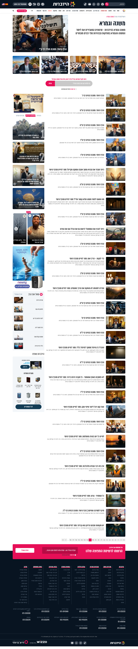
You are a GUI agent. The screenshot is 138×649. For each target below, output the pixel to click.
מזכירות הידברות (121, 609)
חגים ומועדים (107, 597)
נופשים (122, 589)
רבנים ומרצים (53, 567)
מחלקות (55, 11)
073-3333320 (26, 613)
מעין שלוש (24, 583)
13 (84, 540)
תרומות (50, 11)
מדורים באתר (107, 567)
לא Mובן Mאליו (95, 572)
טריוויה (83, 589)
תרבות (109, 589)
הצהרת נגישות (120, 600)
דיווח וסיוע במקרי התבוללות (61, 617)
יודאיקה (68, 600)
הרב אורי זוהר (53, 591)
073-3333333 (121, 628)
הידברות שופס (120, 594)
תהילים (25, 589)
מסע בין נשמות (95, 586)
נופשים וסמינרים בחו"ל (81, 626)
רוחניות (109, 581)
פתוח (97, 581)
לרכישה (25, 367)
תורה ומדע (108, 586)
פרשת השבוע (107, 594)
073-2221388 (83, 611)
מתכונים (40, 572)
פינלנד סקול (67, 581)
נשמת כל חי (24, 597)
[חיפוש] (107, 4)
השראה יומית (95, 594)
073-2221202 (83, 628)
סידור (25, 567)
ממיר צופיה (122, 626)
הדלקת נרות (38, 578)
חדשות (110, 11)
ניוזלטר (122, 578)
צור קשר (44, 11)
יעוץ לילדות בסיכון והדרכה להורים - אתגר (21, 610)
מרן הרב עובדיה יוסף (51, 572)
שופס (60, 11)
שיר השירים (24, 594)
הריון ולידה (39, 589)
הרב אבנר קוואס (53, 597)
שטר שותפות (104, 11)
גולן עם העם (95, 583)
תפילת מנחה (23, 572)
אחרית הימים (66, 591)
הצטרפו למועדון (21, 11)
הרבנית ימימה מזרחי (36, 581)
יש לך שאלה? (18, 294)
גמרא (68, 575)
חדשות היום (108, 575)
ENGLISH (39, 11)
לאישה (40, 570)
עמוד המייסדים (120, 597)
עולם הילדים (89, 11)
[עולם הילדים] (43, 4)
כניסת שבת (121, 586)
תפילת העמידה (23, 578)
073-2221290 (45, 619)
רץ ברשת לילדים (81, 572)
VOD (118, 11)
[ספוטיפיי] (30, 4)
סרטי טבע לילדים (80, 591)
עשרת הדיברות (66, 578)
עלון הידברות (120, 575)
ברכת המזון (24, 581)
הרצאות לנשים (38, 591)
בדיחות (83, 575)
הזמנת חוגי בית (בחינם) (43, 617)
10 (93, 540)
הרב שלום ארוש (53, 594)
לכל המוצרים (28, 406)
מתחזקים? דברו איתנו (20, 4)
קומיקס (83, 586)
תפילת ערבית (23, 575)
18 (70, 540)
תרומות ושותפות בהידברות (99, 609)
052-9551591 (83, 619)
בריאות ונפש (67, 589)
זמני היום (68, 11)
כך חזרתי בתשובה (94, 591)
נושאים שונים (65, 567)
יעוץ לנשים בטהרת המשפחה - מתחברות (117, 618)
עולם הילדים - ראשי (80, 570)
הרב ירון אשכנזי (53, 586)
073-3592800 (64, 611)
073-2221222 (121, 611)
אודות (122, 602)
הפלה (40, 586)
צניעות (40, 583)
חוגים (83, 597)
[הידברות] (64, 4)
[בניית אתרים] (42, 643)
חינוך (68, 586)
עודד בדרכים (95, 570)
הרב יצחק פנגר (53, 578)
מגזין (114, 11)
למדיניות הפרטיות (65, 89)
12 (87, 540)
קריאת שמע (24, 586)
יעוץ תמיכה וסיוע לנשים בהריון (79, 617)
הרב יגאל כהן (53, 581)
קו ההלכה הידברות (101, 617)
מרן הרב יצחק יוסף (52, 575)
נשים (110, 578)
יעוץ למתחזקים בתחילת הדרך (41, 609)
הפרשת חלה (38, 594)
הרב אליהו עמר (53, 600)
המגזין (109, 572)
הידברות (121, 567)
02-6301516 (121, 621)
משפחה (109, 583)
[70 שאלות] (34, 4)
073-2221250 (102, 628)
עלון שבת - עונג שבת (81, 609)
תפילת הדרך (23, 591)
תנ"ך (68, 572)
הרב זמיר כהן (96, 11)
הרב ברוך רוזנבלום (52, 589)
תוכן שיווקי (108, 600)
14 (81, 540)
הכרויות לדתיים (66, 594)
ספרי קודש (67, 597)
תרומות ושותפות (120, 591)
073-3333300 (102, 619)
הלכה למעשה (95, 578)
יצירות (83, 594)
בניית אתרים (33, 643)
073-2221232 (45, 611)
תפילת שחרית (23, 570)
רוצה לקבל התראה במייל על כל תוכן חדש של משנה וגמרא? (69, 79)
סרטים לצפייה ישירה (79, 578)
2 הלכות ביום (120, 581)
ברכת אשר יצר (23, 600)
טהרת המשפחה (37, 575)
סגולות (68, 583)
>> (63, 540)
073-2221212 (102, 611)
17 (73, 540)
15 (79, 540)
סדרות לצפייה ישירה (80, 581)
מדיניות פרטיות (120, 570)
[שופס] (38, 4)
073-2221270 (26, 619)
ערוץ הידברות (120, 572)
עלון (64, 11)
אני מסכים (68, 89)
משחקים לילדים (81, 583)
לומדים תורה (66, 570)
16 (76, 540)
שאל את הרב (75, 11)
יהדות (109, 570)
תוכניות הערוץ (94, 567)
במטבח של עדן (95, 575)
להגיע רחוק (96, 589)
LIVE (32, 11)
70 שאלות (82, 11)
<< (124, 540)
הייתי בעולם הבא (94, 597)
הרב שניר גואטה (52, 583)
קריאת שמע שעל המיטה (20, 602)
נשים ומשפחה (37, 567)
